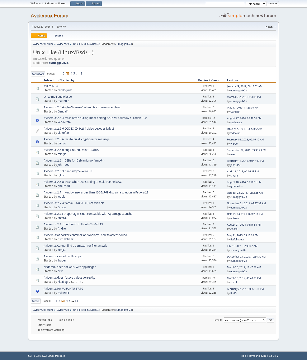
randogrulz (65, 90)
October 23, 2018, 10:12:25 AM (245, 193)
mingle (62, 154)
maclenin (63, 101)
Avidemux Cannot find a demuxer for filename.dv (75, 246)
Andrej (62, 228)
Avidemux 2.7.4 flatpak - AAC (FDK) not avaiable (74, 203)
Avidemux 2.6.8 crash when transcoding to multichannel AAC (83, 182)
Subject (49, 80)
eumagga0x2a (123, 44)
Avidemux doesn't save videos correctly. (69, 277)
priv (60, 271)
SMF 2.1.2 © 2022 (37, 356)
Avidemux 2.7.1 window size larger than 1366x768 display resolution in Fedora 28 (96, 192)
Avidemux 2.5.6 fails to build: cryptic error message (77, 139)
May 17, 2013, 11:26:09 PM (242, 107)
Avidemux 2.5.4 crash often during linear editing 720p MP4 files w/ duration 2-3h (95, 118)
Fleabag (63, 282)
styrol (233, 282)
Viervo (62, 143)
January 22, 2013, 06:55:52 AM (244, 129)
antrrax (62, 218)
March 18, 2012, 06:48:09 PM (244, 278)
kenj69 (62, 250)
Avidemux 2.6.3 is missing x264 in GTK (68, 171)
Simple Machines (56, 356)
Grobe (62, 207)
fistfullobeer (66, 239)
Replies (203, 80)
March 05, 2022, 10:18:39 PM (244, 97)
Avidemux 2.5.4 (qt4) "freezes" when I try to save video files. (82, 107)
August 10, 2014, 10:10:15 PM (244, 182)
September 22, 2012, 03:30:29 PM (246, 150)
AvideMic (63, 293)
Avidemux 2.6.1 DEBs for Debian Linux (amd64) (74, 160)
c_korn (62, 175)
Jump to (218, 319)
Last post (233, 80)
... (77, 73)
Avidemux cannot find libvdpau (63, 256)
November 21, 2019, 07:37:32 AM (246, 203)
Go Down (38, 73)
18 (80, 73)
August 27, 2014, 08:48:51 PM (244, 118)
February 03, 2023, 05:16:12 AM (245, 139)
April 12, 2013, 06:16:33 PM (243, 171)
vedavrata (64, 122)
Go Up (35, 300)
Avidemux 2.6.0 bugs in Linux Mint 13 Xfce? (71, 150)
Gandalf (63, 111)
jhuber (62, 260)
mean (233, 154)
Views (215, 80)
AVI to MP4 (51, 86)
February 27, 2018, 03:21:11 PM (245, 289)
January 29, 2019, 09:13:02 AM (244, 86)
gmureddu (64, 186)
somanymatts (238, 250)
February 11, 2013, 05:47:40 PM (245, 161)
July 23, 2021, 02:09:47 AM (242, 246)
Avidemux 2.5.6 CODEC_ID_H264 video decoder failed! (79, 128)
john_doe (64, 165)
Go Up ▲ (274, 355)
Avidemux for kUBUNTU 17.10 (63, 289)
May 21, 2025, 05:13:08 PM (242, 235)
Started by (67, 80)
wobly (61, 196)
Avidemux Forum (49, 15)
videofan (63, 133)
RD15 (233, 293)
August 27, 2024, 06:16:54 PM (244, 224)
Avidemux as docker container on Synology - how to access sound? (86, 235)
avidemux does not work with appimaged (70, 267)
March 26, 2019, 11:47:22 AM (244, 267)
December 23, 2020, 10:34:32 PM (246, 256)
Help (243, 355)
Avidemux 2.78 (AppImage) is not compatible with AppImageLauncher (89, 214)
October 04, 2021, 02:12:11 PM (245, 214)
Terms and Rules (257, 355)
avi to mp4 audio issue (58, 97)
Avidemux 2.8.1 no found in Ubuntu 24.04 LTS (73, 224)
